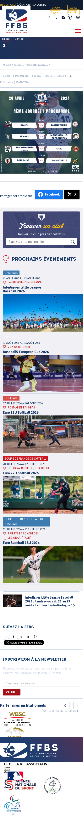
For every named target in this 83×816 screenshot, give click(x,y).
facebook (49, 17)
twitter (56, 17)
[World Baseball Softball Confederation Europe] (14, 736)
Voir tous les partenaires (59, 710)
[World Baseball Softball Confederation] (17, 719)
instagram (78, 17)
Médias (37, 17)
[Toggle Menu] (78, 31)
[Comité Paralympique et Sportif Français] (12, 805)
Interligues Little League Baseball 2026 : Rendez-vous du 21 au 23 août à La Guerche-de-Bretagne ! (49, 601)
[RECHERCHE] (67, 15)
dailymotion (28, 637)
